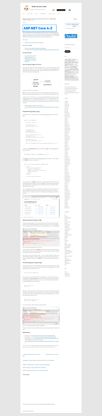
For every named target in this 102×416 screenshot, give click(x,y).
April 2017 (66, 145)
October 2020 (67, 105)
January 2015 (67, 175)
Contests (66, 231)
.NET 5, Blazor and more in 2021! (70, 89)
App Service (28, 346)
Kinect (66, 241)
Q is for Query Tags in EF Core (30, 55)
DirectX (70, 67)
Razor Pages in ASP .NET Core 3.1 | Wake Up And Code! (37, 370)
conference (76, 65)
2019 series (39, 35)
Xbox (72, 80)
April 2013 (66, 204)
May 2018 (66, 133)
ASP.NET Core (36, 346)
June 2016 (66, 152)
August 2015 (67, 165)
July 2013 (66, 200)
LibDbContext (53, 148)
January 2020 (67, 115)
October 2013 (67, 196)
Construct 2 (73, 66)
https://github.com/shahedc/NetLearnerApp (37, 48)
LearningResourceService (41, 158)
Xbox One (76, 80)
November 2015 (67, 160)
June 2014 (66, 184)
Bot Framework (43, 13)
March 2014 (67, 189)
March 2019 (67, 123)
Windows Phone (68, 80)
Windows (67, 79)
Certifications (67, 226)
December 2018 (67, 128)
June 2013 (66, 202)
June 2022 (66, 101)
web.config (75, 76)
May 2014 (66, 186)
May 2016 (66, 153)
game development (72, 70)
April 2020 (66, 111)
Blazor (74, 64)
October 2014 (67, 179)
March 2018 (67, 135)
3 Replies (24, 22)
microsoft (69, 72)
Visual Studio (43, 345)
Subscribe (67, 51)
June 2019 (66, 119)
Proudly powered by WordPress (28, 410)
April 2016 (66, 155)
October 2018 (67, 130)
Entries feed (67, 273)
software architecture (72, 73)
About (58, 13)
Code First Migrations (71, 65)
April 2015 (66, 170)
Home (24, 13)
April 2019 (66, 122)
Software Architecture (68, 251)
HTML (71, 70)
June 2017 (66, 142)
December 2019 (67, 116)
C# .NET (36, 13)
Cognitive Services (68, 229)
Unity (66, 75)
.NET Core (24, 346)
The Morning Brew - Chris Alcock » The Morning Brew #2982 (38, 364)
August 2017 (67, 140)
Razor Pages (67, 73)
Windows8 (72, 78)
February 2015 (67, 173)
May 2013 (66, 203)
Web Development (49, 345)
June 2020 (66, 108)
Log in (66, 271)
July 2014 (66, 183)
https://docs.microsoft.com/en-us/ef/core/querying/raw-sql (47, 338)
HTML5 (74, 70)
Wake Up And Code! (40, 6)
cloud (66, 65)
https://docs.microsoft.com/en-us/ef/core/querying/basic (45, 336)
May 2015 (66, 169)
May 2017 (66, 143)
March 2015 (67, 172)
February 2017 (67, 148)
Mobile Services (73, 72)
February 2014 (67, 190)
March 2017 (67, 146)
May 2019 (66, 121)
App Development (68, 217)
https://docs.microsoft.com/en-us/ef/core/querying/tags (44, 335)
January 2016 (67, 157)
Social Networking (68, 250)
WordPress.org (67, 275)
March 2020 (67, 112)
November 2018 (67, 129)
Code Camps (67, 227)
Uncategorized (67, 253)
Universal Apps (70, 75)
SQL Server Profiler (30, 223)
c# (76, 64)
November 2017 (67, 138)
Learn (40, 345)
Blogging (66, 223)
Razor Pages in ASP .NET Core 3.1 (53, 354)
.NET (65, 214)
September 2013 (67, 197)
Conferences (67, 230)
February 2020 (67, 113)
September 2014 (67, 180)
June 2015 (66, 167)
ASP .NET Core (29, 13)
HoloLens (66, 237)
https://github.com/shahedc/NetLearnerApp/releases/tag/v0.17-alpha (46, 49)
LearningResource (47, 114)
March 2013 (67, 206)
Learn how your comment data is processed (46, 404)
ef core (43, 346)
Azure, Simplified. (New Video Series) (71, 88)
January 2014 (67, 192)
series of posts (38, 32)
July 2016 (66, 150)
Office (66, 248)
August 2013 (67, 199)
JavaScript (71, 72)
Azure (41, 346)
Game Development (68, 234)
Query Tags (47, 346)
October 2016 (67, 149)
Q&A (78, 72)
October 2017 (67, 139)
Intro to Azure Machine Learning (70, 86)
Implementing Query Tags (30, 57)
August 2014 (67, 182)
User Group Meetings (68, 256)
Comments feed (67, 274)
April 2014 (66, 187)
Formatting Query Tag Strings (30, 60)
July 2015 (66, 166)
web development (74, 77)
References (27, 61)
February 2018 (67, 136)
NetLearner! (31, 36)
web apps (67, 77)
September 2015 (67, 163)
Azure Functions (52, 13)
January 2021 (67, 103)
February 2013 (67, 207)
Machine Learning (68, 244)
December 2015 (67, 159)
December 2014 (67, 176)
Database (36, 345)
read (32, 92)
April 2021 (66, 102)
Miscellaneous (67, 247)
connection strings (67, 66)
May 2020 (66, 109)
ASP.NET (33, 345)
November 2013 (67, 194)
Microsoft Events (68, 246)
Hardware (66, 236)
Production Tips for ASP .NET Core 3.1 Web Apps (34, 42)
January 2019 (67, 126)
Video (66, 257)
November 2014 (67, 177)
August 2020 (67, 106)
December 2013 (67, 193)
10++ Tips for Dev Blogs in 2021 (70, 91)
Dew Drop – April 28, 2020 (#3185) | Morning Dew (36, 367)
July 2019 (66, 118)
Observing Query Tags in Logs (30, 58)
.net (58, 345)
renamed (46, 92)
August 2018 (67, 132)
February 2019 (67, 125)
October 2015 (67, 162)
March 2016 (67, 156)
